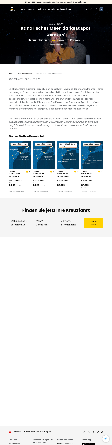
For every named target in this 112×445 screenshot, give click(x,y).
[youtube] (102, 432)
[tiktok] (98, 432)
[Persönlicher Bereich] (101, 9)
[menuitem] (21, 223)
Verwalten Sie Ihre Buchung (59, 9)
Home (11, 73)
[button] (96, 9)
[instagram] (84, 432)
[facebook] (93, 432)
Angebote (40, 9)
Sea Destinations (25, 73)
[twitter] (89, 432)
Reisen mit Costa (25, 9)
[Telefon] (86, 9)
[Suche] (91, 9)
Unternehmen (14, 444)
